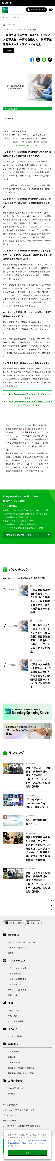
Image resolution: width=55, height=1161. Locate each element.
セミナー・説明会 (15, 1036)
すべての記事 (13, 1052)
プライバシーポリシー (12, 1115)
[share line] (44, 59)
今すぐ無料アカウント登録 (19, 534)
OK (27, 1153)
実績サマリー (13, 1010)
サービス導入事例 (15, 1021)
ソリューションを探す (17, 990)
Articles (16, 17)
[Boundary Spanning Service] (27, 712)
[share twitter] (38, 59)
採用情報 (11, 1094)
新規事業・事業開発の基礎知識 (21, 1068)
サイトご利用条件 (10, 1105)
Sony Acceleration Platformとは (21, 942)
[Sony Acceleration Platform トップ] (5, 10)
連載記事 (11, 1057)
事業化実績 (12, 1016)
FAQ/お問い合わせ (15, 1088)
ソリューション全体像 (17, 968)
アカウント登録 (15, 923)
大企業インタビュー (16, 1062)
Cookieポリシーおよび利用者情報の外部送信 (21, 1126)
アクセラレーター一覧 (17, 948)
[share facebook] (32, 59)
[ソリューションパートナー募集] (27, 731)
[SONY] (7, 3)
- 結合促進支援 (14, 984)
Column (8, 51)
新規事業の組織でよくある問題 (21, 1073)
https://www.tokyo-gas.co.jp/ (25, 145)
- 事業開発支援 (14, 974)
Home (7, 17)
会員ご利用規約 (9, 1121)
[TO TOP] (51, 904)
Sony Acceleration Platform (17, 425)
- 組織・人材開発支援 (17, 979)
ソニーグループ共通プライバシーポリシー (20, 1110)
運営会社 (11, 953)
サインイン (35, 923)
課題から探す (13, 995)
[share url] (50, 59)
